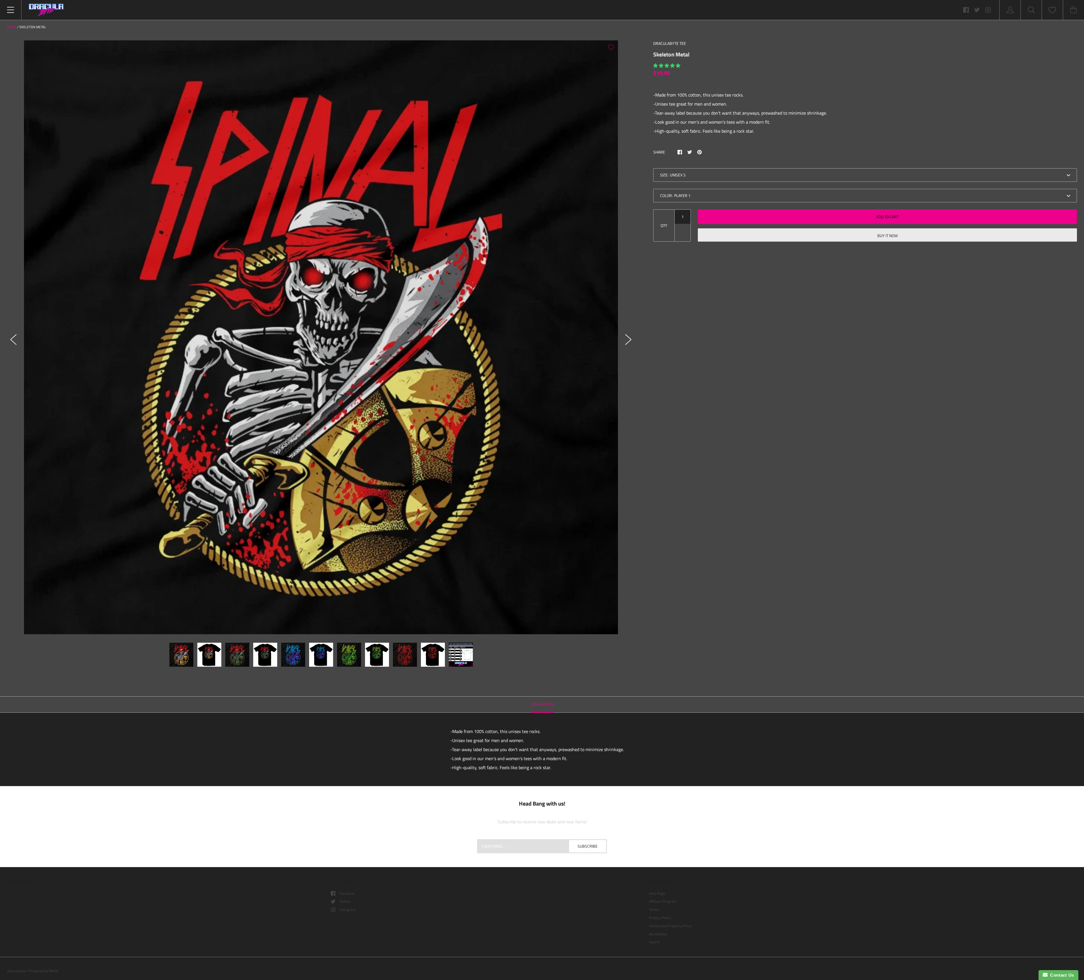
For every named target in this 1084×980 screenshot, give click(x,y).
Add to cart (887, 217)
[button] (667, 65)
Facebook (347, 893)
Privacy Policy (660, 917)
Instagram (347, 909)
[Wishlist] (1052, 10)
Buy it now (887, 236)
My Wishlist (658, 934)
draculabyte (16, 971)
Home (11, 27)
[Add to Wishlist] (611, 47)
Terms (654, 909)
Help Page (657, 893)
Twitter (345, 901)
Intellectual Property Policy (670, 926)
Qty (664, 225)
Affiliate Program (662, 901)
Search (654, 942)
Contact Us (1061, 975)
